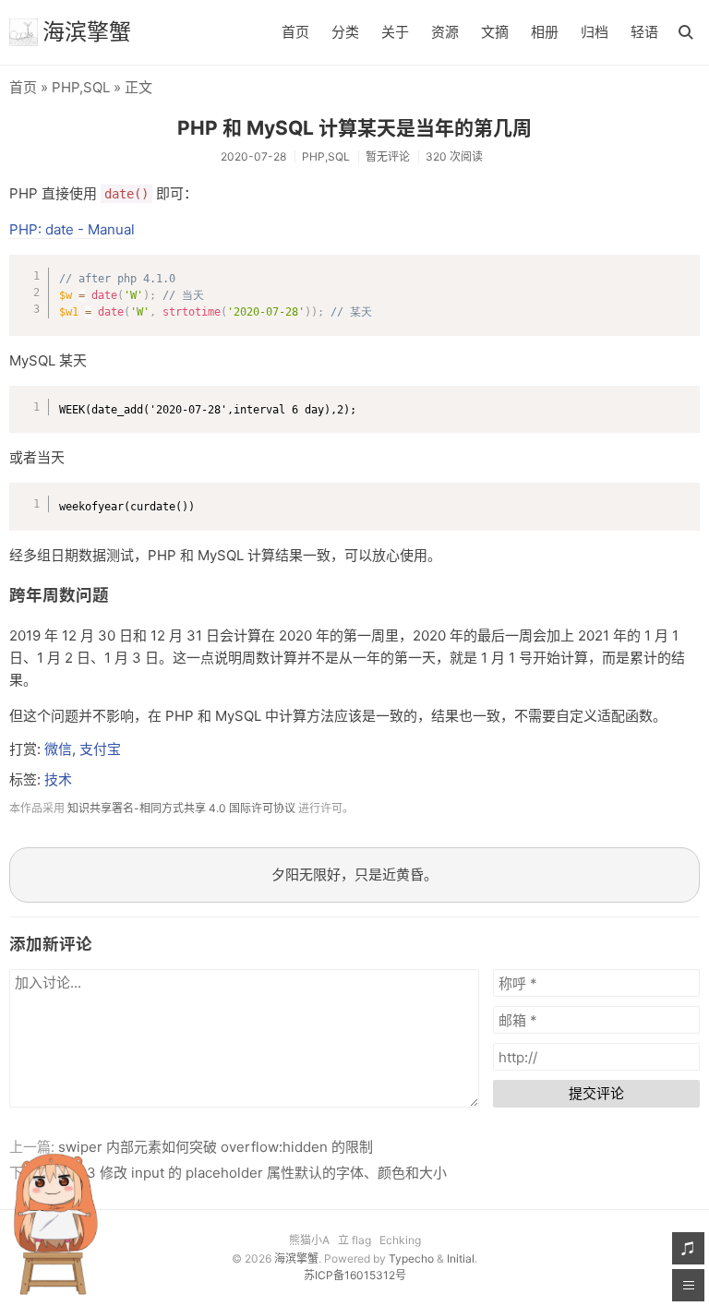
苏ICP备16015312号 (355, 1275)
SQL (96, 87)
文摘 (495, 32)
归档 (594, 32)
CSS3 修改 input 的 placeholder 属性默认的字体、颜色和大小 (252, 1172)
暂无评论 (388, 156)
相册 (545, 32)
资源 (445, 32)
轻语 (644, 32)
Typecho (411, 1258)
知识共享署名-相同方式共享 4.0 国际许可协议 (181, 808)
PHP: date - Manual (72, 229)
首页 (295, 32)
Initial (461, 1258)
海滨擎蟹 (86, 31)
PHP (65, 87)
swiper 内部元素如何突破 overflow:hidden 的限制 (215, 1147)
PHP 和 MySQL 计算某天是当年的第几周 (354, 127)
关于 (395, 32)
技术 (58, 779)
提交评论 (596, 1093)
